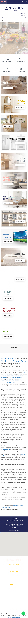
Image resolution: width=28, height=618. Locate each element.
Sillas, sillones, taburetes (22, 589)
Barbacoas (12, 589)
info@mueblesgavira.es (14, 617)
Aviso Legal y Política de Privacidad (14, 605)
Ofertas (2, 583)
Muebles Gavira (8, 358)
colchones (8, 379)
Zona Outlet (3, 585)
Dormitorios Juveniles (12, 598)
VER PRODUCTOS (8, 88)
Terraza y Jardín (13, 587)
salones (8, 374)
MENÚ (3, 20)
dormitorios (4, 377)
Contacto (3, 592)
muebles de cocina (13, 380)
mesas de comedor (5, 375)
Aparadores (22, 577)
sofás (24, 372)
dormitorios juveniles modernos (15, 377)
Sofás (21, 595)
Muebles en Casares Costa (13, 361)
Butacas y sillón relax (23, 592)
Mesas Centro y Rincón (23, 585)
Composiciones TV (23, 580)
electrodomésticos (9, 382)
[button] (14, 543)
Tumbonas (12, 591)
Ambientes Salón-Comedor (13, 594)
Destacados (14, 347)
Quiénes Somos (4, 590)
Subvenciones (4, 595)
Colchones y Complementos (23, 598)
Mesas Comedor (23, 582)
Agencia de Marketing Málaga (16, 606)
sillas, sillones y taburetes (17, 375)
